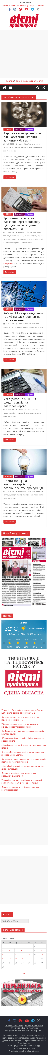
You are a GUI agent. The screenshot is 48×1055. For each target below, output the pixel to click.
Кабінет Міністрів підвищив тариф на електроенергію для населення (23, 316)
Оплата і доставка (14, 1025)
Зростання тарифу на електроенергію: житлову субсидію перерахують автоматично (21, 223)
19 (16, 958)
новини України (24, 144)
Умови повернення (34, 1025)
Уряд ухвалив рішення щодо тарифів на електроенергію (19, 402)
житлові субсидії (24, 491)
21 (28, 958)
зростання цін (37, 491)
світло (11, 147)
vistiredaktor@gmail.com (27, 1051)
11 (10, 954)
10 (3, 954)
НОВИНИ (8, 129)
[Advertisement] (24, 54)
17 (3, 958)
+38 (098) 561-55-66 (26, 1048)
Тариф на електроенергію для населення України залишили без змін (22, 136)
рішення (28, 409)
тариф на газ (14, 413)
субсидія (12, 495)
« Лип (23, 973)
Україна (30, 129)
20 (22, 958)
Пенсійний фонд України (34, 236)
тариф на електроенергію (31, 147)
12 (16, 954)
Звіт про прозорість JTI (33, 1030)
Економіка (19, 129)
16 (42, 954)
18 (10, 958)
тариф (17, 147)
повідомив (8, 263)
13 (22, 954)
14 (28, 954)
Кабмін (20, 409)
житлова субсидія (25, 232)
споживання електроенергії (20, 239)
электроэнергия (9, 151)
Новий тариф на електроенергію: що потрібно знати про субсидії (23, 484)
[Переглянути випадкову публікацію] (44, 87)
